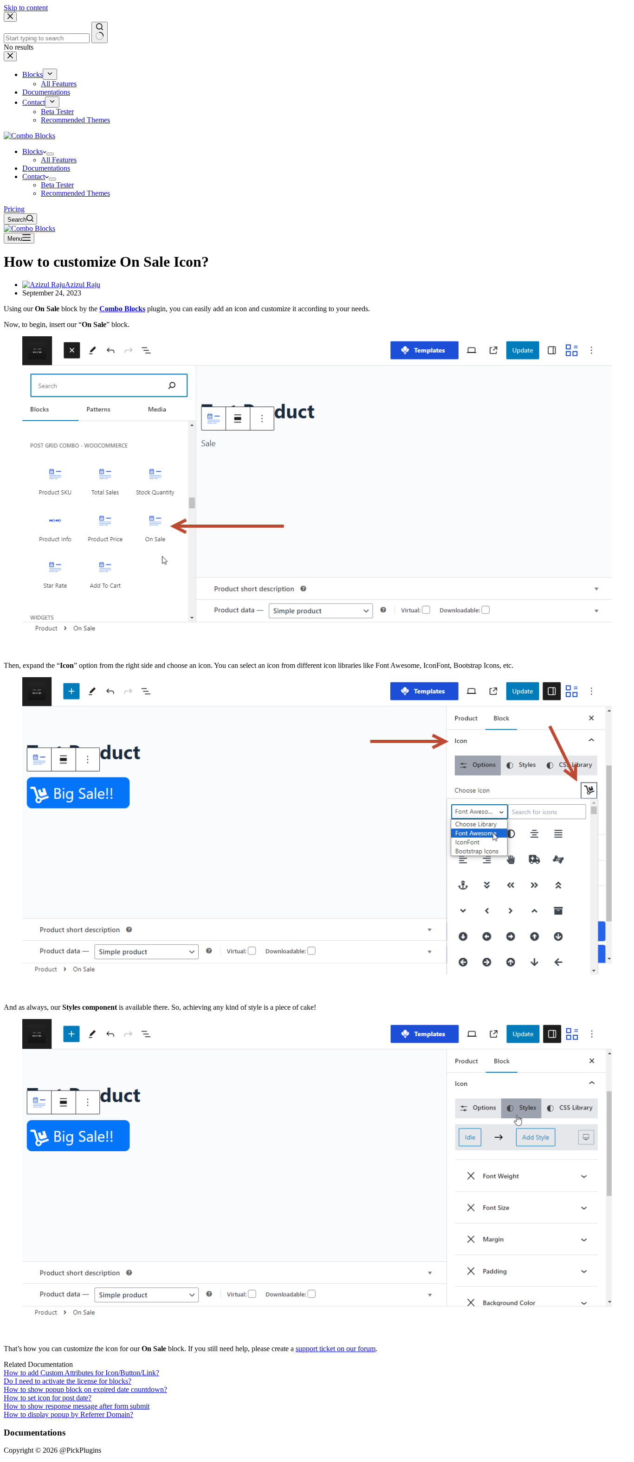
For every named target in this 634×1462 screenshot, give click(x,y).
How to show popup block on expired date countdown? (85, 1389)
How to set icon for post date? (47, 1398)
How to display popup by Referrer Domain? (68, 1414)
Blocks (32, 151)
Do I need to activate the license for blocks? (67, 1381)
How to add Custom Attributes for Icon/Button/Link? (81, 1373)
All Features (59, 160)
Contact (33, 176)
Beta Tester (57, 185)
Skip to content (26, 8)
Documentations (46, 168)
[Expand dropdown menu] (50, 154)
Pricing (14, 209)
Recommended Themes (75, 193)
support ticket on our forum (335, 1349)
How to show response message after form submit (76, 1406)
